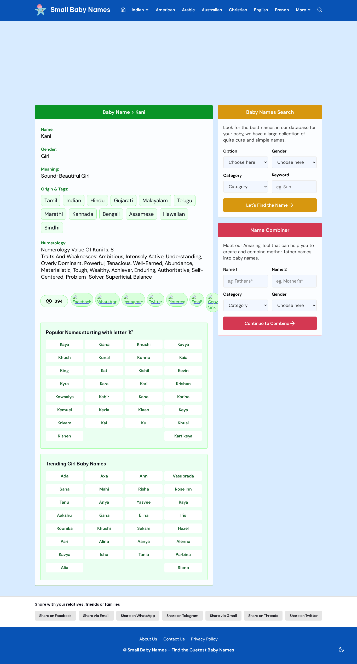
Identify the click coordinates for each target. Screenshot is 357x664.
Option (230, 151)
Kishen (64, 436)
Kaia (183, 357)
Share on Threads (263, 615)
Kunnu (143, 357)
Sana (65, 489)
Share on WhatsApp (138, 615)
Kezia (104, 410)
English (261, 10)
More (301, 10)
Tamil (50, 200)
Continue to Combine (267, 323)
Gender (279, 151)
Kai (104, 423)
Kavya (183, 344)
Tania (144, 554)
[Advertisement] (178, 62)
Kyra (64, 383)
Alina (104, 541)
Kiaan (143, 410)
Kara (104, 383)
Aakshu (64, 515)
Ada (64, 476)
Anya (104, 502)
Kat (104, 370)
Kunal (104, 357)
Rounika (64, 528)
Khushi (144, 344)
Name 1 (230, 269)
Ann (144, 476)
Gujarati (123, 200)
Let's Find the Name (267, 205)
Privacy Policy (204, 639)
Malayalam (155, 200)
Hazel (183, 528)
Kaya (64, 344)
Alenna (183, 541)
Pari (64, 541)
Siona (183, 567)
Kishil (144, 370)
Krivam (64, 423)
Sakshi (143, 528)
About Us (148, 639)
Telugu (184, 200)
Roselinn (183, 489)
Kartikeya (183, 436)
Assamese (141, 214)
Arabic (188, 10)
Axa (104, 476)
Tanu (64, 502)
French (282, 10)
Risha (143, 489)
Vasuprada (183, 476)
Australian (212, 10)
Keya (183, 410)
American (165, 10)
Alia (64, 567)
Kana (143, 396)
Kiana (104, 344)
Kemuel (64, 410)
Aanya (143, 541)
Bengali (111, 214)
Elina (143, 515)
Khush (64, 357)
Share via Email (96, 615)
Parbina (183, 554)
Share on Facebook (55, 615)
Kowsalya (64, 396)
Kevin (183, 370)
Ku (143, 423)
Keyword (280, 175)
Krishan (183, 383)
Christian (238, 10)
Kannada (82, 214)
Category (232, 175)
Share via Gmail (223, 615)
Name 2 (279, 269)
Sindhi (52, 227)
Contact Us (174, 639)
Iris (183, 515)
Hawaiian (174, 214)
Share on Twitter (304, 615)
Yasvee (144, 502)
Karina (183, 396)
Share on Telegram (182, 615)
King (64, 370)
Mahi (104, 489)
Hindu (97, 200)
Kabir (104, 396)
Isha (104, 554)
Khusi (183, 423)
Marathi (53, 214)
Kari (143, 383)
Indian (138, 10)
